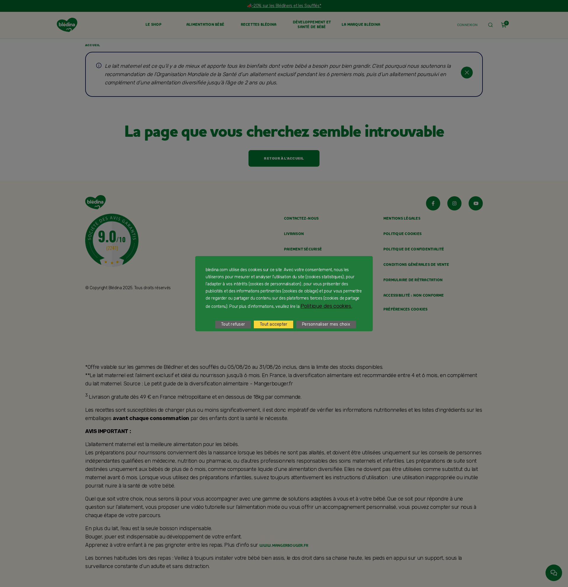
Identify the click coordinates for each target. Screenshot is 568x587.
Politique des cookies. (326, 306)
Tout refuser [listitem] (233, 324)
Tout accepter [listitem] (273, 324)
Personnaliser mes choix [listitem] (326, 324)
